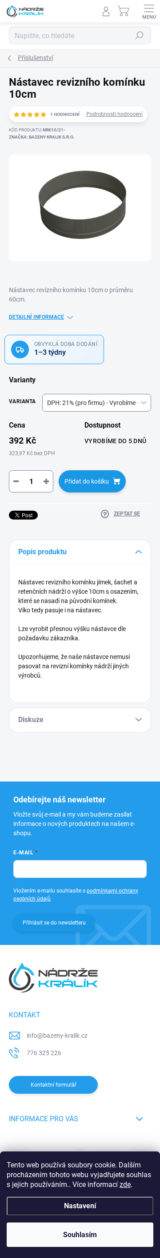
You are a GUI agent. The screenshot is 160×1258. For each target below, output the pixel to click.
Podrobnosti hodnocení (114, 114)
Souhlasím (80, 1234)
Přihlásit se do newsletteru (54, 923)
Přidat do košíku (86, 481)
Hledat (140, 35)
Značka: (41, 137)
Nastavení (80, 1206)
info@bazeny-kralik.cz (57, 1035)
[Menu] (149, 11)
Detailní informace (36, 317)
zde (125, 1184)
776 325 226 (44, 1052)
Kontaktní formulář (53, 1085)
